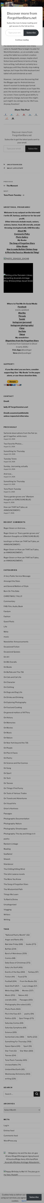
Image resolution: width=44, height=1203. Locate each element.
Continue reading (22, 40)
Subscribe (31, 33)
